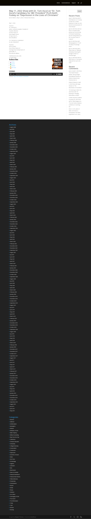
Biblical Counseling (14, 435)
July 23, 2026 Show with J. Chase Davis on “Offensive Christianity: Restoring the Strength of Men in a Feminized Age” (75, 52)
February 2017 (13, 371)
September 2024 (14, 175)
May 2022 (12, 237)
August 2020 (13, 279)
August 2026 (13, 127)
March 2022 (13, 241)
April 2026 (12, 136)
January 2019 (13, 320)
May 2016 (12, 388)
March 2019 (13, 316)
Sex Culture (12, 494)
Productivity (12, 481)
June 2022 (12, 235)
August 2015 (13, 404)
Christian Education (14, 441)
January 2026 (13, 142)
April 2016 (12, 391)
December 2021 (13, 246)
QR (78, 2)
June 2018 (12, 336)
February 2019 (13, 318)
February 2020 (13, 292)
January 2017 (13, 373)
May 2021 (12, 259)
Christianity (12, 443)
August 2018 (13, 331)
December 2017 (13, 349)
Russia (11, 490)
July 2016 (12, 386)
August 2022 (13, 230)
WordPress (33, 517)
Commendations (66, 2)
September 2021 (14, 250)
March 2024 (13, 188)
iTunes (13, 62)
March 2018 (13, 342)
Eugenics (12, 463)
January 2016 (13, 393)
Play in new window (17, 76)
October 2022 (13, 226)
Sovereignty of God (14, 496)
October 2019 (13, 301)
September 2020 (14, 276)
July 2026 (12, 129)
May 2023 (12, 210)
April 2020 (12, 287)
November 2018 (14, 325)
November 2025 (14, 147)
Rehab (11, 487)
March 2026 (13, 138)
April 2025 (12, 162)
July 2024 (12, 180)
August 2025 (13, 153)
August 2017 (13, 358)
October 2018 (13, 327)
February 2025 (13, 166)
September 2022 (14, 228)
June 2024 (12, 182)
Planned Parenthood (15, 474)
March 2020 (13, 290)
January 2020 (13, 294)
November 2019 (14, 298)
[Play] (11, 74)
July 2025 (12, 155)
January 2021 (13, 268)
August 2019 (13, 305)
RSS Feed (14, 67)
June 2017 (12, 362)
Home (58, 2)
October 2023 (13, 199)
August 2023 (13, 204)
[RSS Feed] (10, 67)
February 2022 (13, 243)
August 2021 (13, 252)
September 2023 (14, 202)
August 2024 (13, 177)
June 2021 (12, 257)
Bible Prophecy (13, 432)
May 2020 (12, 285)
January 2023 (13, 219)
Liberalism (12, 465)
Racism (11, 485)
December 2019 (13, 296)
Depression (12, 452)
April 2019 (12, 314)
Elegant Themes (19, 517)
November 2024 (14, 171)
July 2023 (12, 206)
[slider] (60, 74)
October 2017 (13, 353)
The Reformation (14, 501)
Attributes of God (14, 430)
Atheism (12, 428)
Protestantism (13, 483)
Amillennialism (13, 424)
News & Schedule (14, 472)
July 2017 (12, 360)
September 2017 (14, 356)
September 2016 (14, 382)
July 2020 (12, 281)
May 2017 (12, 364)
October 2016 (13, 380)
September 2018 (14, 329)
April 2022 (12, 239)
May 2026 (12, 133)
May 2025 (12, 160)
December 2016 (13, 375)
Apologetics (12, 426)
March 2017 (13, 369)
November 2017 (14, 351)
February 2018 (13, 345)
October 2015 (13, 399)
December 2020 (13, 270)
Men (11, 468)
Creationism (13, 450)
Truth (11, 505)
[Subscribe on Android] (10, 65)
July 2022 (12, 232)
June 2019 (12, 309)
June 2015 (12, 408)
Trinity (11, 503)
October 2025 (13, 149)
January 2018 (13, 347)
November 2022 (14, 224)
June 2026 (12, 131)
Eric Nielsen (13, 17)
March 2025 (13, 164)
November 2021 (14, 248)
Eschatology (13, 461)
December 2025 (13, 144)
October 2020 (13, 274)
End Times (12, 459)
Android (13, 65)
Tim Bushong (72, 90)
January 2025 (13, 169)
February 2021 (13, 265)
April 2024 (12, 186)
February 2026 (13, 140)
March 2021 (13, 263)
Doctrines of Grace (14, 454)
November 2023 (14, 197)
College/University (14, 446)
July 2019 (12, 307)
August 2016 (13, 384)
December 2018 (13, 323)
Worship (12, 509)
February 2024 (13, 191)
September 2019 (14, 303)
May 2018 (12, 338)
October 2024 (13, 173)
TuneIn (13, 64)
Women (12, 507)
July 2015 (12, 406)
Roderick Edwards (73, 82)
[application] (36, 74)
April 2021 (12, 261)
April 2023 (12, 213)
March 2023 (13, 215)
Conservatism (13, 448)
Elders (11, 457)
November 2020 (14, 272)
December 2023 (13, 195)
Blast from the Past (14, 437)
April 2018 (12, 340)
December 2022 (13, 221)
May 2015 (12, 410)
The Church (12, 498)
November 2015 (14, 397)
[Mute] (57, 74)
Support (74, 2)
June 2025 (12, 158)
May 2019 (12, 312)
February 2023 (13, 217)
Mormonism (13, 470)
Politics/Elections (14, 479)
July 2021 (12, 254)
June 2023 (12, 208)
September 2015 (14, 402)
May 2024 (12, 184)
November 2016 (14, 378)
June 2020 (12, 283)
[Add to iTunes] (10, 62)
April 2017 (12, 367)
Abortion (12, 419)
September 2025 (14, 151)
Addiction (12, 421)
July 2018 (12, 334)
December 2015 (13, 395)
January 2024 (13, 193)
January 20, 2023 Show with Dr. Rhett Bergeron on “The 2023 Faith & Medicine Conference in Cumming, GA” (75, 103)
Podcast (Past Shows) (29, 17)
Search (79, 11)
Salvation (12, 492)
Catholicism (12, 439)
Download (26, 76)
